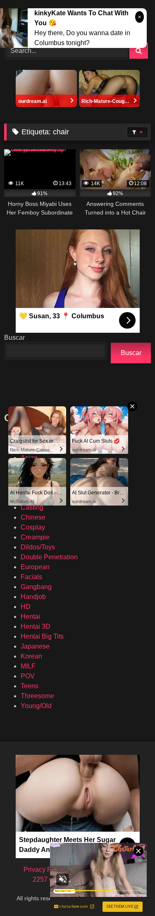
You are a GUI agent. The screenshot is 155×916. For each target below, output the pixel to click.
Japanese (35, 646)
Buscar (14, 337)
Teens (29, 685)
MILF (28, 666)
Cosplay (33, 527)
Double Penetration (49, 557)
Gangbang (36, 586)
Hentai (30, 616)
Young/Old (36, 705)
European (35, 566)
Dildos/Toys (38, 547)
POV (28, 676)
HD (26, 606)
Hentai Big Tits (42, 636)
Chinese (33, 517)
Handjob (33, 596)
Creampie (35, 537)
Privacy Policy (44, 869)
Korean (31, 656)
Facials (31, 576)
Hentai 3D (35, 626)
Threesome (37, 695)
